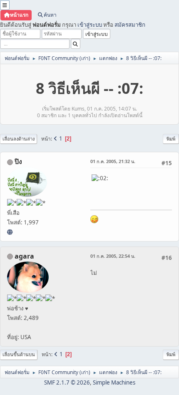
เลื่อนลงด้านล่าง (18, 139)
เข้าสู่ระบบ (89, 24)
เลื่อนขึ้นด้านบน (18, 354)
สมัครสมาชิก (129, 24)
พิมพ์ (171, 139)
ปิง (18, 161)
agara (24, 256)
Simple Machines (114, 382)
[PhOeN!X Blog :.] (9, 232)
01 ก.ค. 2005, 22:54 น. (112, 256)
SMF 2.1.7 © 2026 (67, 382)
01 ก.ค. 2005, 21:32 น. (112, 161)
